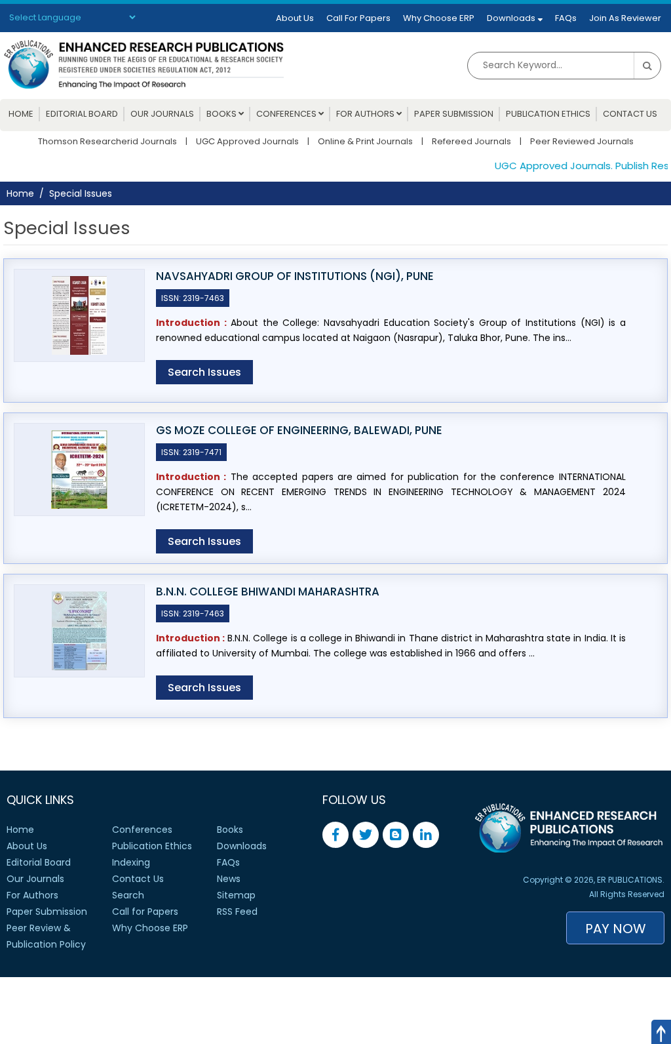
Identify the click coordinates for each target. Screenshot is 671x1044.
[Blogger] (396, 835)
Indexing (131, 862)
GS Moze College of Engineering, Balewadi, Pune (299, 430)
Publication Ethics (548, 114)
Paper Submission (453, 114)
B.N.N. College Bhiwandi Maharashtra (267, 591)
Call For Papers (358, 18)
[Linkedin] (426, 835)
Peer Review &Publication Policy (46, 936)
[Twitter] (366, 835)
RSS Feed (237, 911)
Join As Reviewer (625, 18)
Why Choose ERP (438, 18)
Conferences (287, 114)
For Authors (366, 114)
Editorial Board (82, 114)
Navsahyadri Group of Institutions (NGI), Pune (295, 276)
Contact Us (630, 114)
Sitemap (236, 895)
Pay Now (615, 928)
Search (128, 895)
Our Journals (162, 114)
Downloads (512, 18)
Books (222, 114)
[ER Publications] (144, 63)
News (228, 878)
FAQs (566, 18)
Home (21, 114)
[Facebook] (335, 835)
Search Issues (204, 372)
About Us (295, 18)
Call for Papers (145, 911)
